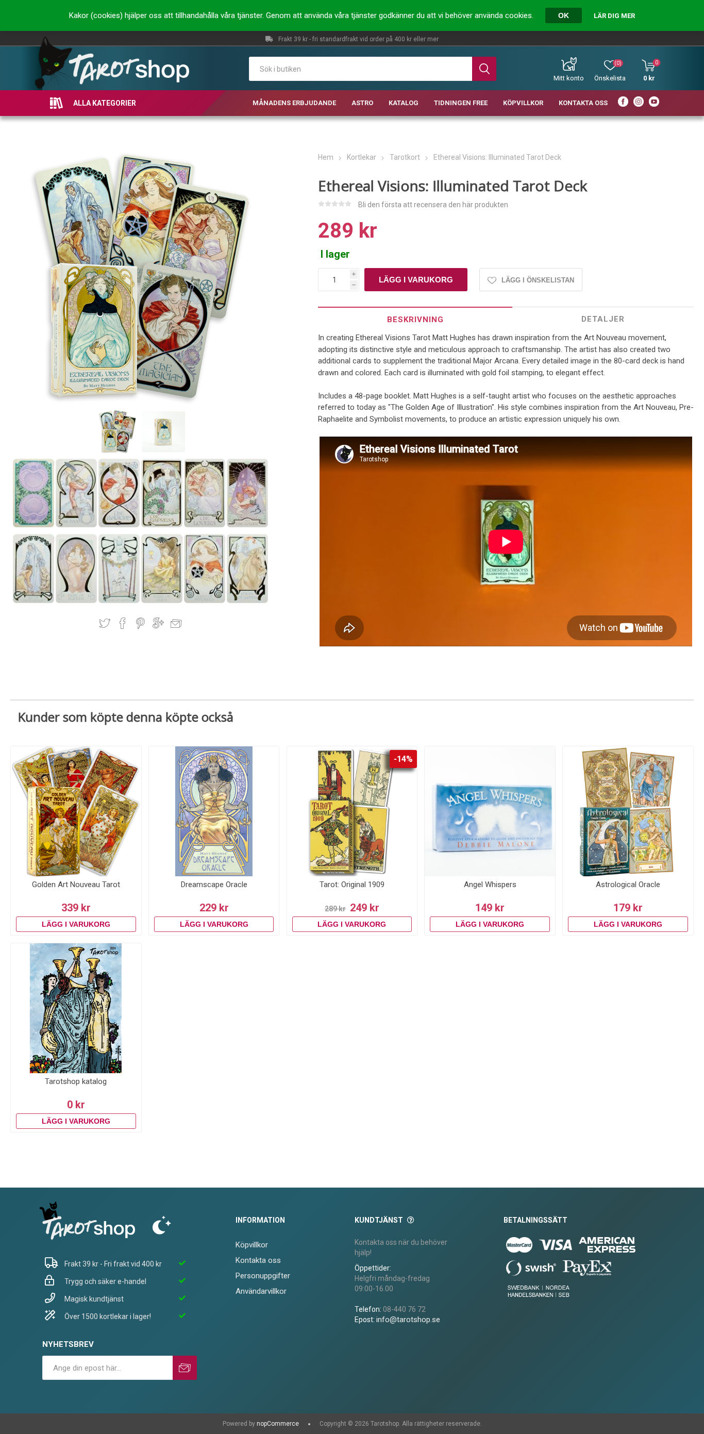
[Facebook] (623, 103)
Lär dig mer (614, 16)
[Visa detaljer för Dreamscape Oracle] (214, 811)
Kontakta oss (258, 1260)
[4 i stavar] (119, 601)
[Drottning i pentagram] (205, 601)
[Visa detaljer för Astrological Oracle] (628, 811)
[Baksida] (34, 525)
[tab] (415, 319)
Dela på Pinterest (140, 623)
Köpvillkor (252, 1244)
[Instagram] (638, 103)
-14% (403, 759)
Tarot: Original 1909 (352, 884)
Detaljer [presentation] (603, 319)
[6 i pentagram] (34, 601)
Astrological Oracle (628, 884)
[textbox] (361, 69)
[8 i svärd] (77, 601)
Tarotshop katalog (76, 1081)
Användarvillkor (261, 1291)
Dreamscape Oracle (214, 884)
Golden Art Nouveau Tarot (76, 884)
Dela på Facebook (122, 623)
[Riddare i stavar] (247, 601)
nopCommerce (278, 1423)
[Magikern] (119, 525)
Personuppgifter (263, 1275)
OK (563, 15)
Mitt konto (569, 78)
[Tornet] (247, 525)
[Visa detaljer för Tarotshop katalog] (76, 1008)
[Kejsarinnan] (162, 525)
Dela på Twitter (104, 623)
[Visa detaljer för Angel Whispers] (490, 811)
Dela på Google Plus (158, 623)
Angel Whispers (490, 884)
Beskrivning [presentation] (415, 319)
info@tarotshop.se (408, 1319)
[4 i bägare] (162, 601)
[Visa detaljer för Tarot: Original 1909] (352, 811)
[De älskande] (205, 525)
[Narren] (77, 525)
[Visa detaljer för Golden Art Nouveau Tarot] (76, 811)
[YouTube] (654, 103)
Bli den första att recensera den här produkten (433, 205)
